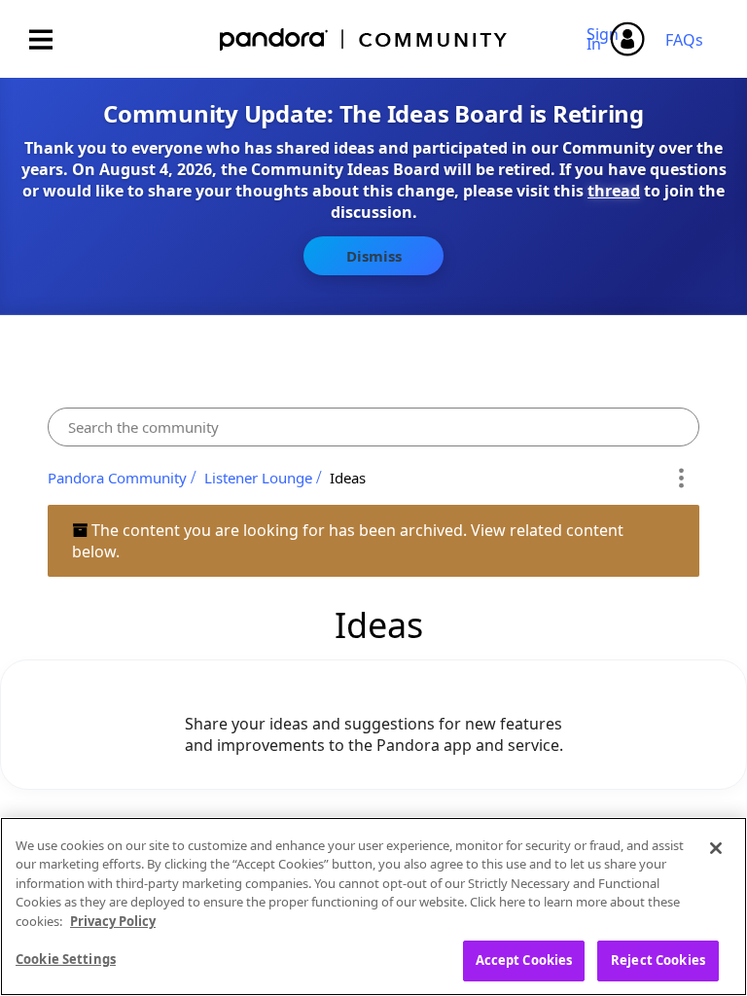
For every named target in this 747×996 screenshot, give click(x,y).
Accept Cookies (524, 960)
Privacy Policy (113, 921)
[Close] (715, 848)
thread (613, 190)
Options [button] (681, 477)
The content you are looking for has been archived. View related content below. (347, 540)
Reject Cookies (658, 960)
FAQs (684, 40)
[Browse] (50, 39)
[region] (373, 906)
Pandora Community (364, 39)
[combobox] (373, 427)
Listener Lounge (258, 477)
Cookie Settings (66, 959)
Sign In (605, 38)
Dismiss (374, 256)
